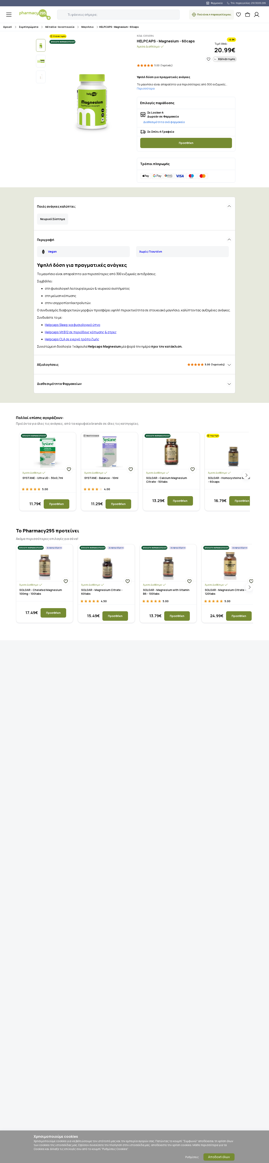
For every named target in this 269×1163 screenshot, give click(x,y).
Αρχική (7, 27)
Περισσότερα (146, 88)
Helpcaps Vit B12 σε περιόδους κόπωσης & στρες (81, 332)
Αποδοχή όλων (219, 1157)
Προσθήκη (186, 143)
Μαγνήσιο (87, 27)
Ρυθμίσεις (192, 1157)
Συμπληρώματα (28, 27)
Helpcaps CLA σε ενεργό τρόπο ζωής (72, 339)
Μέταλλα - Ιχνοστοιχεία (59, 27)
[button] (60, 12)
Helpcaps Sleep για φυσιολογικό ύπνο (72, 325)
